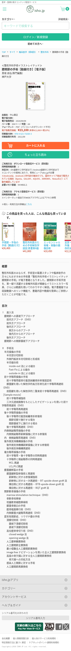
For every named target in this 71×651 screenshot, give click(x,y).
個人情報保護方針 (21, 638)
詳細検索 (63, 19)
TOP (4, 51)
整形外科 (45, 51)
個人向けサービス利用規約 (44, 638)
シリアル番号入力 (35, 618)
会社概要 (6, 638)
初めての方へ (35, 43)
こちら (29, 204)
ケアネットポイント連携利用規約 (44, 642)
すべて (12, 51)
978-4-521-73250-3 (23, 133)
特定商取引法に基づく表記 (14, 642)
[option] (10, 236)
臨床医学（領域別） (28, 51)
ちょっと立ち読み (35, 154)
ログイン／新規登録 (35, 37)
